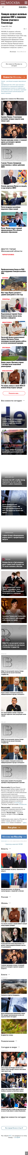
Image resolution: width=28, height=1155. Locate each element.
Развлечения (7, 1041)
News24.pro (4, 978)
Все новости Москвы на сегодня (14, 65)
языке (7, 822)
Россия (4, 897)
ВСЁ (10, 1136)
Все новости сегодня (11, 401)
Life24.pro (3, 906)
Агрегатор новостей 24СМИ (14, 844)
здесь (24, 822)
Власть (4, 849)
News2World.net (5, 29)
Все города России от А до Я (14, 1128)
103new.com (23, 804)
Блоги (4, 974)
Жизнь (4, 903)
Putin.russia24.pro (6, 852)
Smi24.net (3, 653)
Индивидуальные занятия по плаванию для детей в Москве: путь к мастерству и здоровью (13, 89)
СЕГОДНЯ (17, 1137)
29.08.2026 (22, 7)
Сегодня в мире (9, 1047)
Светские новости (4, 841)
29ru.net (3, 722)
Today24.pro (4, 1050)
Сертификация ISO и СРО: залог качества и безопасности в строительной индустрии (12, 85)
